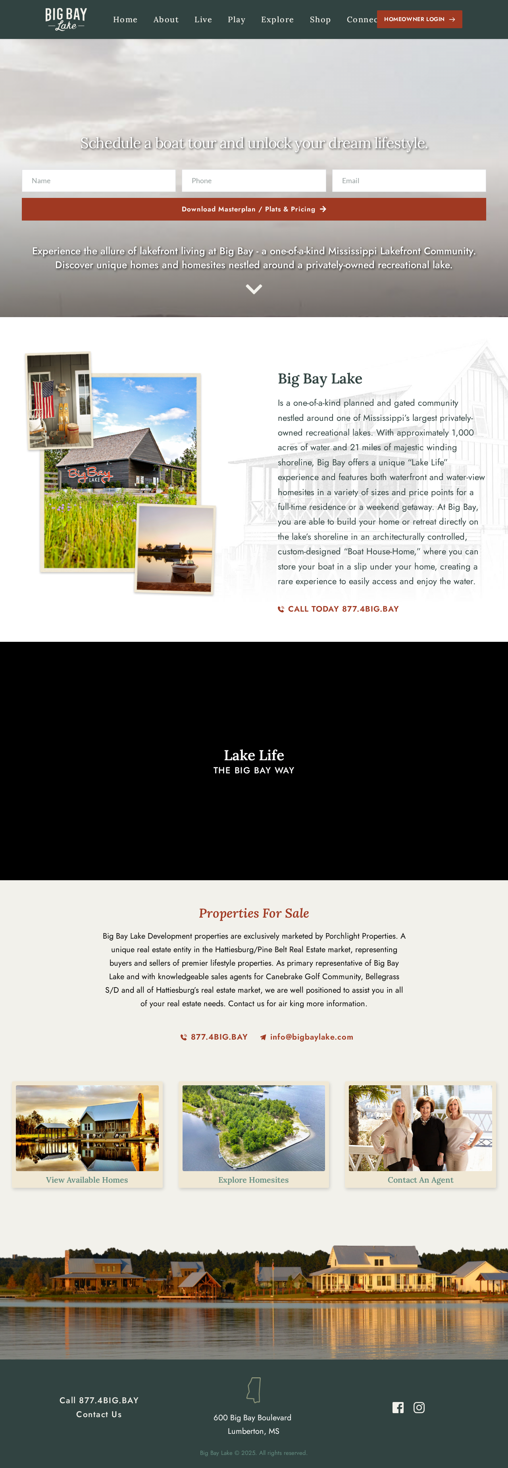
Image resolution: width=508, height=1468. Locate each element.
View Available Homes (87, 1180)
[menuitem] (125, 19)
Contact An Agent (421, 1180)
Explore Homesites (253, 1180)
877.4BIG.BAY (109, 1400)
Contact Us (99, 1414)
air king (291, 1003)
